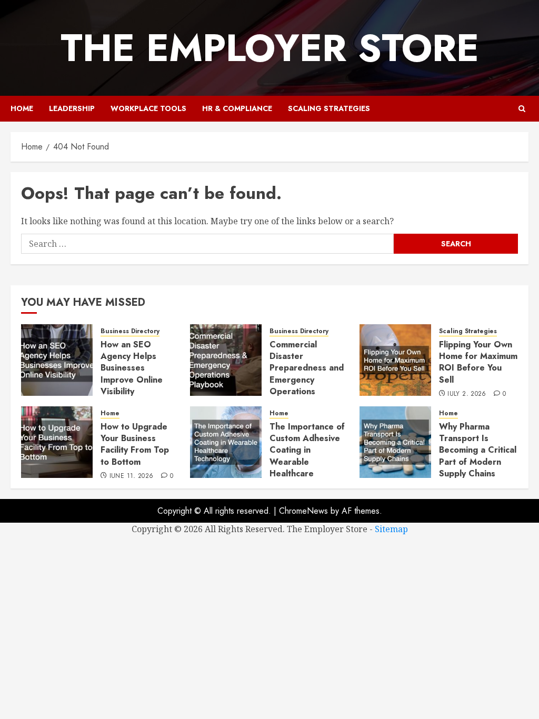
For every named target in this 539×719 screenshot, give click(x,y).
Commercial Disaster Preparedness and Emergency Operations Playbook (307, 374)
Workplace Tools (148, 108)
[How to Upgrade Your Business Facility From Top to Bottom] (57, 442)
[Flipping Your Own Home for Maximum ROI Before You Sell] (395, 360)
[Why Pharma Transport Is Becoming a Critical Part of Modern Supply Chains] (395, 442)
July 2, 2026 (466, 394)
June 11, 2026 (131, 476)
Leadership (72, 108)
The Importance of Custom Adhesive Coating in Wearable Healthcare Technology (307, 456)
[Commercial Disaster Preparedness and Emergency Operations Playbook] (226, 360)
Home (22, 108)
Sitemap (391, 529)
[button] (521, 108)
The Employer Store (270, 48)
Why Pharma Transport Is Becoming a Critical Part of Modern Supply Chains (477, 450)
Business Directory (130, 331)
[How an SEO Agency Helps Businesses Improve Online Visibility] (57, 360)
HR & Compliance (237, 108)
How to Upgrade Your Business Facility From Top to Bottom (135, 444)
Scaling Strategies (329, 108)
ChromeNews (303, 511)
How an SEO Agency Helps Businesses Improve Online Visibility (132, 368)
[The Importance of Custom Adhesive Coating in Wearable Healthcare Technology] (226, 442)
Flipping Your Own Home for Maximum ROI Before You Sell (478, 362)
